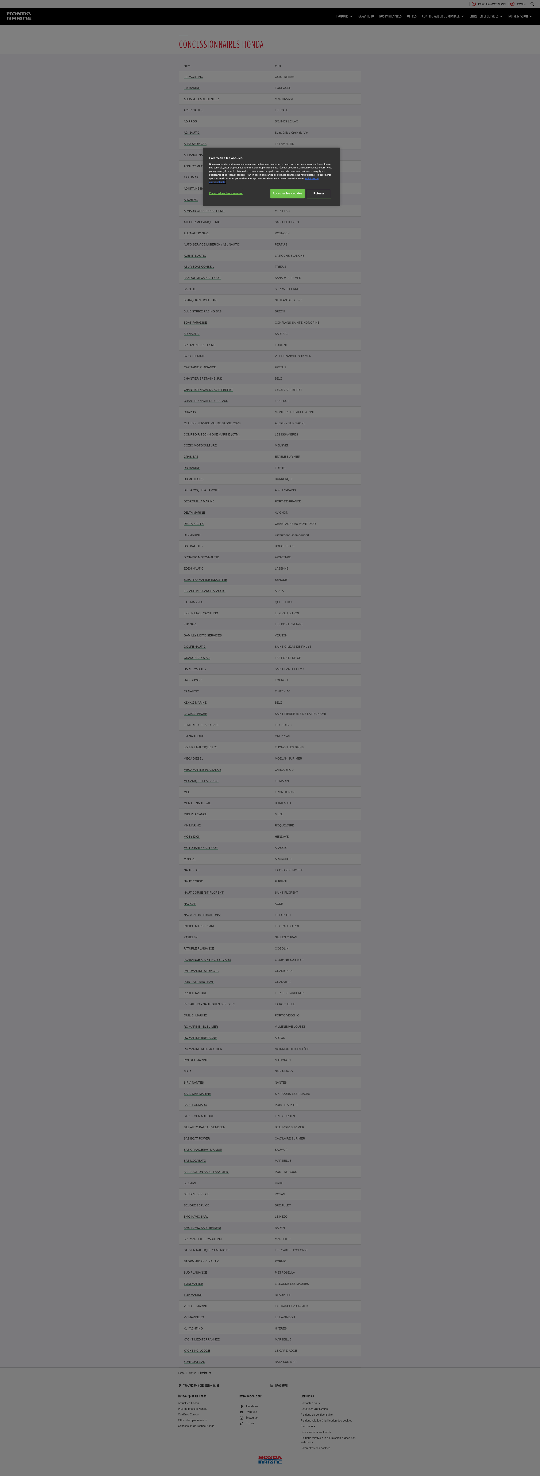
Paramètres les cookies (226, 193)
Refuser (318, 193)
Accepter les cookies (287, 193)
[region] (271, 177)
